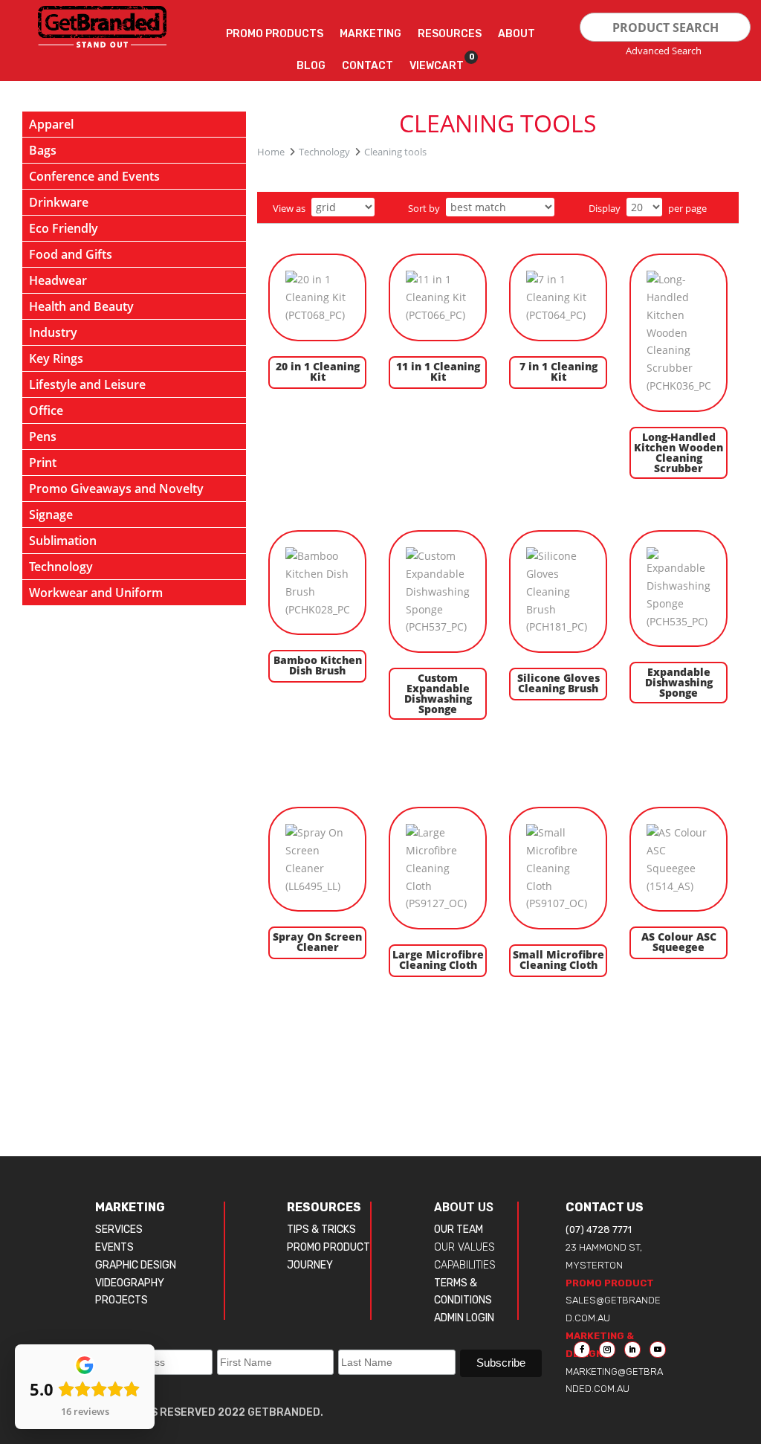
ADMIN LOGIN (464, 1318)
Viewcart (436, 62)
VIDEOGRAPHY (129, 1283)
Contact (367, 65)
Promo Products (274, 34)
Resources (450, 34)
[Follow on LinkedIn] (632, 1349)
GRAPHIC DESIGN (135, 1265)
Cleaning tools (395, 151)
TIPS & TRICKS (321, 1229)
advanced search (664, 50)
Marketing (370, 34)
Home (271, 151)
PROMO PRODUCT (328, 1247)
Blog (311, 65)
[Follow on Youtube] (658, 1349)
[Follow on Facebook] (582, 1349)
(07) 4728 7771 (599, 1229)
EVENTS (114, 1247)
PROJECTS (121, 1300)
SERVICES (119, 1229)
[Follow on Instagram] (607, 1349)
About (516, 34)
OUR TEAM (458, 1229)
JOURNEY (310, 1265)
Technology (324, 151)
